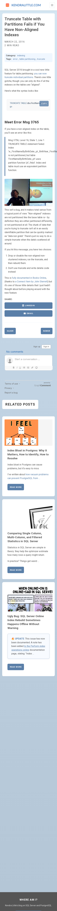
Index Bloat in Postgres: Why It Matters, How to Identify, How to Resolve (28, 454)
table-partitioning (27, 59)
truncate (41, 59)
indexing (21, 55)
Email (30, 313)
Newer (46, 331)
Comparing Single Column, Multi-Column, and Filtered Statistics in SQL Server (24, 537)
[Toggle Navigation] (52, 5)
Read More (16, 487)
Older (10, 331)
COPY (44, 103)
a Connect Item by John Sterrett (31, 281)
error (15, 59)
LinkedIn (30, 305)
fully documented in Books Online (29, 277)
